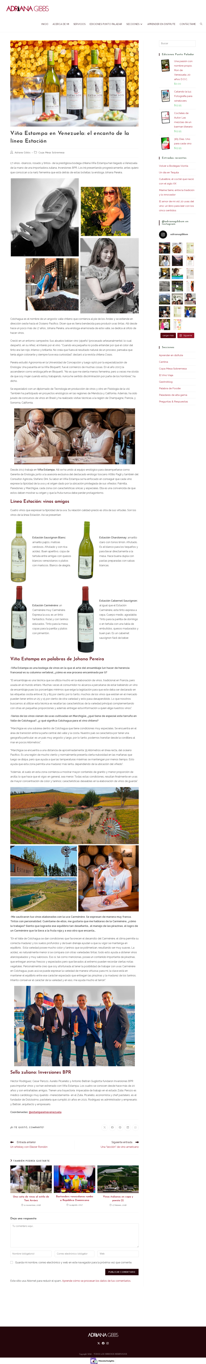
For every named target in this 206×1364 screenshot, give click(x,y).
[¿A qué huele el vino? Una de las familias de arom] (190, 248)
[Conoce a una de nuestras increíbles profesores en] (177, 273)
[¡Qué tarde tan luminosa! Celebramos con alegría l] (190, 311)
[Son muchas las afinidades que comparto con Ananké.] (177, 286)
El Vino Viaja (166, 375)
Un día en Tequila (169, 172)
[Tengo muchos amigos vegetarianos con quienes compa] (190, 273)
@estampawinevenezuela (45, 1112)
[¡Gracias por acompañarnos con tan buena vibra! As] (177, 299)
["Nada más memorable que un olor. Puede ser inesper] (177, 324)
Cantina (163, 361)
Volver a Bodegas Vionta (173, 165)
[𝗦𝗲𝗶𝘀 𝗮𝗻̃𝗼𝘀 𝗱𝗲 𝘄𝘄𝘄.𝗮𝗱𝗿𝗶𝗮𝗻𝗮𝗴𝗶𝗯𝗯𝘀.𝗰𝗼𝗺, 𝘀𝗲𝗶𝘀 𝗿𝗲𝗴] (164, 260)
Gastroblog (166, 381)
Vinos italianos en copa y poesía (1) (118, 1199)
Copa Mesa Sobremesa (51, 152)
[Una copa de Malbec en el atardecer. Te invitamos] (177, 260)
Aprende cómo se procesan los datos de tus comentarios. (96, 1280)
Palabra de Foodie (170, 388)
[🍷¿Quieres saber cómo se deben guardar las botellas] (190, 286)
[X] (98, 1343)
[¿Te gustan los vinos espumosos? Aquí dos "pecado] (190, 260)
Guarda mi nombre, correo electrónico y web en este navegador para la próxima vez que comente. (73, 1262)
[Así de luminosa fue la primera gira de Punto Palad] (164, 311)
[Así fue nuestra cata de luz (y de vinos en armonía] (164, 273)
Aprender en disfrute (171, 355)
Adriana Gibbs (23, 152)
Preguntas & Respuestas (173, 401)
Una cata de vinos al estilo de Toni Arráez (31, 1199)
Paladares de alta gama (173, 394)
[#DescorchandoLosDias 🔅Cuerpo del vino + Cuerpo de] (177, 311)
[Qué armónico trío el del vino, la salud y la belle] (164, 324)
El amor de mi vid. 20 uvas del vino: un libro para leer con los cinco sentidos (176, 206)
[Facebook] (103, 1343)
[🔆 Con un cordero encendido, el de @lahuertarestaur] (177, 248)
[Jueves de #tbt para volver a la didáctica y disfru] (164, 248)
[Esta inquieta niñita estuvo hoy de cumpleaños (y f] (164, 286)
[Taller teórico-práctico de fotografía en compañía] (164, 299)
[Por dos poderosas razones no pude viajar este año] (190, 299)
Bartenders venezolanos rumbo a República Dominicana (74, 1198)
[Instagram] (107, 1343)
